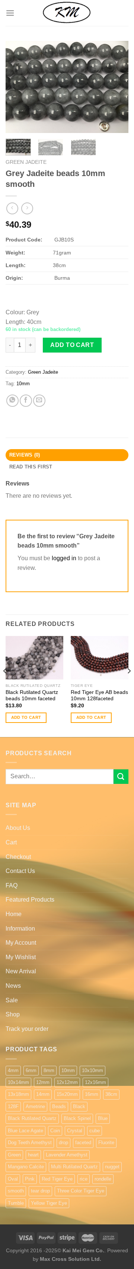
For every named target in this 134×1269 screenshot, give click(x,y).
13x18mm (18, 1094)
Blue (103, 1118)
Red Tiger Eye (57, 1179)
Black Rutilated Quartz (32, 1118)
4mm (13, 1070)
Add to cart (72, 345)
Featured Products (30, 899)
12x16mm (95, 1082)
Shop (13, 1014)
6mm (31, 1070)
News (13, 986)
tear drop (40, 1191)
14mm (43, 1094)
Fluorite (106, 1142)
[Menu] (10, 13)
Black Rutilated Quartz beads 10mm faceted (32, 695)
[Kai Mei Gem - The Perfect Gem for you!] (67, 13)
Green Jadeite (26, 162)
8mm (49, 1070)
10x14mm (18, 1082)
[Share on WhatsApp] (12, 401)
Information (20, 928)
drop (63, 1142)
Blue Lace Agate (25, 1130)
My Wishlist (21, 957)
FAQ (11, 885)
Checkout (18, 857)
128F (13, 1106)
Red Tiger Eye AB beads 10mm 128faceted (99, 695)
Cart (11, 842)
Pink (30, 1179)
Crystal (74, 1130)
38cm (111, 1094)
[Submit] (121, 776)
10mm (23, 383)
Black (79, 1106)
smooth (16, 1191)
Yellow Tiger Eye (49, 1203)
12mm (43, 1082)
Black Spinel (77, 1118)
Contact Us (20, 871)
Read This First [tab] (30, 467)
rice (83, 1179)
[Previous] (17, 87)
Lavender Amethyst (66, 1155)
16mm (91, 1094)
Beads (59, 1106)
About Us (18, 828)
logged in (64, 558)
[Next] (116, 87)
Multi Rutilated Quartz (74, 1166)
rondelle (103, 1179)
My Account (21, 942)
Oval (13, 1179)
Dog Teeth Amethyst (30, 1142)
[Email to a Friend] (39, 401)
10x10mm (92, 1070)
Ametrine (35, 1106)
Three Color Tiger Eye (80, 1191)
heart (33, 1155)
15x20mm (67, 1094)
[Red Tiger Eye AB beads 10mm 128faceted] (99, 657)
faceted (83, 1142)
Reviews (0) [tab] (24, 455)
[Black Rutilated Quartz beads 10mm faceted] (34, 657)
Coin (55, 1130)
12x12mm (67, 1082)
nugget (112, 1166)
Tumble (16, 1203)
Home (14, 914)
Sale (12, 1000)
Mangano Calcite (26, 1166)
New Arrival (21, 971)
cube (94, 1130)
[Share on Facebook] (26, 401)
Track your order (27, 1029)
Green (14, 1155)
